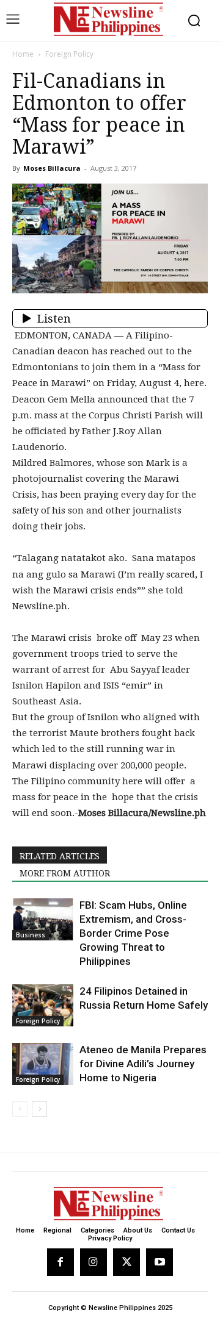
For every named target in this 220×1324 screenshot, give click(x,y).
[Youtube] (159, 1261)
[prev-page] (20, 1109)
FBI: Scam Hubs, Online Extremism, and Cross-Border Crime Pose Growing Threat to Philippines (133, 933)
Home (23, 54)
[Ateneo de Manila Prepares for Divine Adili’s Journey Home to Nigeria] (42, 1064)
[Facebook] (60, 1261)
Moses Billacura (52, 168)
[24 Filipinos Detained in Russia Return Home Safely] (42, 1005)
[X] (126, 1261)
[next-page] (39, 1109)
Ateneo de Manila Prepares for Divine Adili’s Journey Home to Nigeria (143, 1063)
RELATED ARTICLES (60, 856)
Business (30, 935)
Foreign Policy (69, 54)
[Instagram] (93, 1261)
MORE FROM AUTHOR (65, 873)
